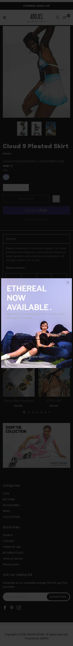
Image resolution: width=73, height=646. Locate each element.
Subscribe (57, 334)
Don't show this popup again (28, 356)
